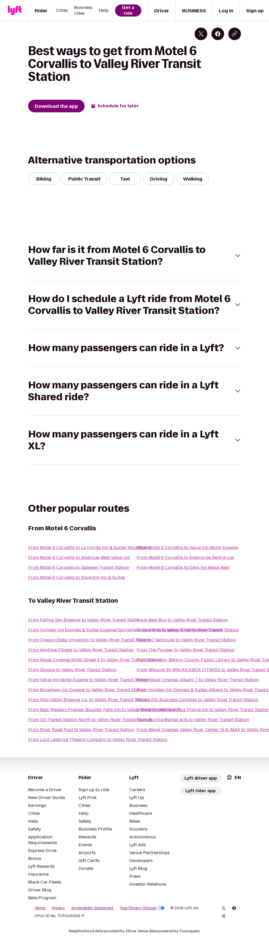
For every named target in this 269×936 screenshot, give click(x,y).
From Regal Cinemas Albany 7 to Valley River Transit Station (198, 680)
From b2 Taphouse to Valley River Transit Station (186, 640)
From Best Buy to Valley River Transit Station (182, 620)
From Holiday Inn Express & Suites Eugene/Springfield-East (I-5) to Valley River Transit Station (125, 630)
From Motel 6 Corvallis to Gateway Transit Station (78, 567)
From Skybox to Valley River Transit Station (72, 670)
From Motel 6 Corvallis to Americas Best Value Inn (79, 557)
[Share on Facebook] (217, 34)
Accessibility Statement (92, 908)
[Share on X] (201, 34)
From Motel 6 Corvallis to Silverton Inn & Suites (76, 577)
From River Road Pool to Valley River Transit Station (81, 730)
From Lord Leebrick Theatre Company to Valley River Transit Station (97, 740)
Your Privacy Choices (138, 908)
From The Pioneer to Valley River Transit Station (185, 650)
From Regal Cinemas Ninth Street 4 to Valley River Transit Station (94, 660)
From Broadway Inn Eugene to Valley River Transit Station (87, 690)
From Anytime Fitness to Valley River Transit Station (81, 650)
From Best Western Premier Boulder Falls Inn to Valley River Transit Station (105, 710)
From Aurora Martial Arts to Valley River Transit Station (193, 720)
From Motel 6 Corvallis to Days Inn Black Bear (183, 567)
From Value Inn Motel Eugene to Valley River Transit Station (88, 680)
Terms (39, 908)
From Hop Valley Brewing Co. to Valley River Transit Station (88, 700)
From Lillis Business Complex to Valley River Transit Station (197, 700)
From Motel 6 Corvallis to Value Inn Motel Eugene (187, 547)
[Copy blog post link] (234, 34)
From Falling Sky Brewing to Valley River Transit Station (85, 620)
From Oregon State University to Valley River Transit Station (89, 640)
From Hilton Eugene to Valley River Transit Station (188, 630)
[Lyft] (14, 10)
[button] (134, 255)
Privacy (58, 908)
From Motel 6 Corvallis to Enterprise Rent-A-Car (186, 557)
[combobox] (233, 777)
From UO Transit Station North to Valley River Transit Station (90, 720)
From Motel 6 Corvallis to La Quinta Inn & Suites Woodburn (89, 547)
